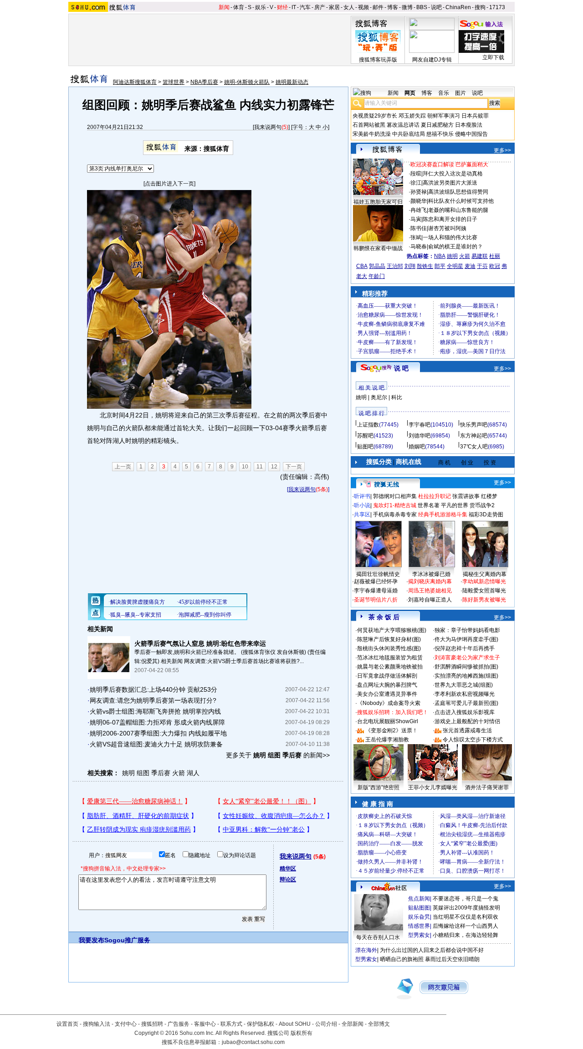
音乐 (443, 93)
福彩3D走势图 (486, 514)
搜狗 (480, 7)
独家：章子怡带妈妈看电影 (467, 630)
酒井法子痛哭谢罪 (487, 787)
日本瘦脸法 (468, 125)
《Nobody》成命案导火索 (388, 703)
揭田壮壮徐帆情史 (378, 574)
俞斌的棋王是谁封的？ (455, 246)
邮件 (378, 7)
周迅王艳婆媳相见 (430, 590)
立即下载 (493, 57)
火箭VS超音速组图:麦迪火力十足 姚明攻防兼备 (156, 744)
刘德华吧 (419, 435)
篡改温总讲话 (403, 125)
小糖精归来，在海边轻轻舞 (465, 935)
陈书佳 (418, 228)
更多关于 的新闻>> (278, 755)
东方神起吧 (473, 435)
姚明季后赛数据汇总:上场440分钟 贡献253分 (153, 689)
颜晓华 (418, 201)
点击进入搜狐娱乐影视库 (465, 712)
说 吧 (401, 368)
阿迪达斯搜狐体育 (135, 82)
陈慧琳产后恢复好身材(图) (389, 639)
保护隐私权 (260, 1024)
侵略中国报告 (471, 134)
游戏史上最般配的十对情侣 (467, 721)
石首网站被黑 (369, 125)
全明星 (455, 266)
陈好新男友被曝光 (484, 599)
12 (274, 466)
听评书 (362, 496)
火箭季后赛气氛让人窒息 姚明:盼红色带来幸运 (200, 643)
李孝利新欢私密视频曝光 (465, 694)
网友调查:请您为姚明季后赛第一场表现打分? (153, 700)
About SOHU (295, 1024)
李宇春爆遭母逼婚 (376, 590)
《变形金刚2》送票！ (391, 730)
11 (259, 466)
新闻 (224, 7)
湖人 (193, 772)
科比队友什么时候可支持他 (461, 201)
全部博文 (379, 1024)
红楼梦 (489, 496)
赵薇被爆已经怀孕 (376, 581)
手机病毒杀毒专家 (395, 514)
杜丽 (494, 256)
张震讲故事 (466, 496)
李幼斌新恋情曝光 (484, 581)
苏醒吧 (365, 435)
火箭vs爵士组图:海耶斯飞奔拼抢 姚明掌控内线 (155, 711)
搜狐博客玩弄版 (378, 60)
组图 (143, 772)
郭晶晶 (377, 266)
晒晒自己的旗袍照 (402, 959)
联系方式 (231, 1024)
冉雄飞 (418, 210)
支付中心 (126, 1024)
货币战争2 (482, 505)
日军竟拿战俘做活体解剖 (387, 676)
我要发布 (91, 940)
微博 (407, 7)
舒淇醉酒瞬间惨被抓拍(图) (466, 666)
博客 (392, 7)
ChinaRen (458, 7)
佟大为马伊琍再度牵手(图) (466, 639)
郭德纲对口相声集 (395, 496)
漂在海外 (366, 950)
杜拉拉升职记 (434, 496)
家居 (334, 7)
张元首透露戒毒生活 (467, 730)
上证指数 (368, 425)
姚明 (128, 772)
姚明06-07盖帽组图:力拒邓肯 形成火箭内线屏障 (157, 722)
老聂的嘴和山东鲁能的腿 (458, 210)
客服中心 (205, 1024)
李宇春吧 (419, 425)
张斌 (415, 237)
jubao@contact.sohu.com (253, 1042)
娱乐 (260, 7)
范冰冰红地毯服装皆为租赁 (390, 657)
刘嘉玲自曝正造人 (430, 599)
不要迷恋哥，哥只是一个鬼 (465, 898)
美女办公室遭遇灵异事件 (387, 694)
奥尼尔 (379, 397)
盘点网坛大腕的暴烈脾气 (387, 685)
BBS (421, 7)
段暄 (415, 173)
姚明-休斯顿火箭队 (247, 82)
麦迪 (470, 266)
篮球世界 (173, 82)
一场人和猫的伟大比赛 (450, 237)
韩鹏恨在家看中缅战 (378, 248)
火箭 (178, 772)
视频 (363, 7)
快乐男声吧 (473, 425)
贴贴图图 (419, 908)
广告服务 (178, 1024)
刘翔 (409, 266)
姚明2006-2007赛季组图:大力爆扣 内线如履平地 (158, 733)
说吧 (436, 7)
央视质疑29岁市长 (375, 116)
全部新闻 (352, 1024)
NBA (439, 256)
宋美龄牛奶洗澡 (372, 134)
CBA (362, 266)
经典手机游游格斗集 (442, 514)
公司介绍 (326, 1024)
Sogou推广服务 (127, 940)
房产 (319, 7)
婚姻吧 (417, 446)
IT (294, 7)
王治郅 (395, 266)
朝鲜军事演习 (443, 116)
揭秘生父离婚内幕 (484, 574)
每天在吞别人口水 (378, 937)
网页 (409, 93)
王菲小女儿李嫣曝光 (432, 787)
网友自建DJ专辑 (432, 60)
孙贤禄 (418, 192)
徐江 (415, 183)
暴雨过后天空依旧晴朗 (452, 959)
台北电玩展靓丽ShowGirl (387, 721)
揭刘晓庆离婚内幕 (430, 581)
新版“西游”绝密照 (378, 787)
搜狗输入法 (96, 1024)
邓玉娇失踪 (412, 116)
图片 (460, 93)
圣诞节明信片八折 (376, 599)
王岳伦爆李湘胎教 (387, 739)
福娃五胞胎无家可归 (378, 202)
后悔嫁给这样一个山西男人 (465, 926)
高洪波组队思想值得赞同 (458, 192)
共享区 (362, 514)
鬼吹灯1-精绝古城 (394, 505)
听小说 (362, 505)
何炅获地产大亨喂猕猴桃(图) (391, 630)
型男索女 (419, 935)
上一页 (123, 466)
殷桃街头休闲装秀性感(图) (389, 648)
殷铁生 (425, 266)
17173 (497, 7)
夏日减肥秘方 (437, 125)
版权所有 (301, 1033)
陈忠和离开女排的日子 (450, 219)
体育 (238, 7)
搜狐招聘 (152, 1024)
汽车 (305, 7)
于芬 (482, 266)
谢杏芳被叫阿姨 (447, 228)
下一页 (294, 466)
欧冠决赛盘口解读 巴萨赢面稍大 (449, 164)
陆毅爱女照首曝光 (484, 590)
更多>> (502, 150)
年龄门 (376, 276)
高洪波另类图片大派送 (450, 183)
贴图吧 (365, 446)
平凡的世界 (454, 505)
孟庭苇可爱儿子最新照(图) (466, 703)
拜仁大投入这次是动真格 (453, 173)
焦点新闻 (419, 898)
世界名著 (429, 505)
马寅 (415, 219)
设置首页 (67, 1024)
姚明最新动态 (292, 82)
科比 (396, 397)
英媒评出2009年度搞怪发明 (466, 908)
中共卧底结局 (408, 134)
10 (245, 466)
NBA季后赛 (204, 82)
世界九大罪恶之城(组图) (464, 685)
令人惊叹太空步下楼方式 (473, 739)
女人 (348, 7)
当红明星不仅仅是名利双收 (465, 917)
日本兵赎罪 (475, 116)
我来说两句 (267, 127)
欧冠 (494, 266)
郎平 (440, 266)
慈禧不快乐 (440, 134)
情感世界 (419, 926)
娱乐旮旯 (419, 917)
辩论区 (288, 879)
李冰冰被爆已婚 (431, 574)
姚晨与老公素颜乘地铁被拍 (390, 666)
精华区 (288, 868)
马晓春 (418, 246)
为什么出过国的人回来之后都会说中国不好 (432, 950)
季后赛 (160, 772)
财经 (282, 7)
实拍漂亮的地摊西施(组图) (466, 676)
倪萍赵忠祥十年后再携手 (465, 648)
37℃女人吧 (474, 446)
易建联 (479, 256)
